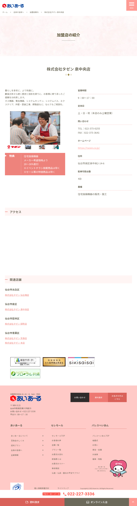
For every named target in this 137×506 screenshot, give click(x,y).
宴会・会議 (97, 449)
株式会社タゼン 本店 (15, 342)
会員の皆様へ (28, 450)
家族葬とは (56, 459)
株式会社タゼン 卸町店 (16, 323)
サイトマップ (63, 488)
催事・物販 (97, 459)
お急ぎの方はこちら (117, 397)
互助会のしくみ (28, 440)
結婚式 (95, 440)
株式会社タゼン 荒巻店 (16, 338)
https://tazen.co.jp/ (89, 148)
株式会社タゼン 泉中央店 (17, 309)
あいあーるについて (28, 435)
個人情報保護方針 (41, 488)
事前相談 (55, 468)
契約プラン (28, 445)
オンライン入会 (96, 502)
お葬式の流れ (57, 454)
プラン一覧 (56, 449)
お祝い (95, 445)
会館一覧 (55, 445)
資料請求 (98, 397)
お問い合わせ (79, 397)
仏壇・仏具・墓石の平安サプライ (66, 473)
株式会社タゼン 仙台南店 (17, 295)
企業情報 (28, 455)
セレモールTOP (58, 435)
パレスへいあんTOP (100, 435)
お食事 (95, 454)
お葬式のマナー (58, 463)
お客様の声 (56, 440)
